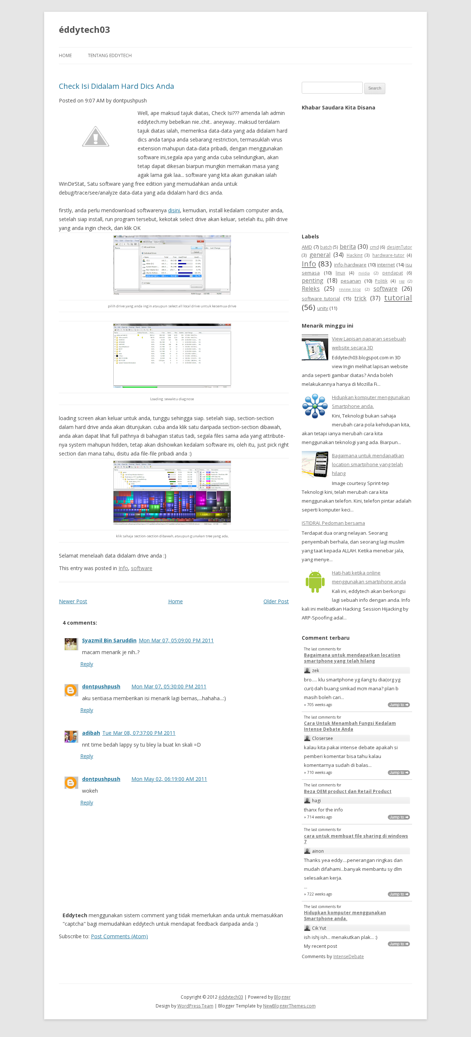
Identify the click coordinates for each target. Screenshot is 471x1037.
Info (123, 568)
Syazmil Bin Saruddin (109, 640)
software (141, 568)
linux (340, 273)
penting (312, 280)
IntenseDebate (348, 956)
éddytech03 (84, 29)
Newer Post (73, 601)
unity (322, 308)
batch (326, 247)
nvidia (364, 273)
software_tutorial (321, 298)
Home (65, 55)
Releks (311, 288)
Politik (381, 281)
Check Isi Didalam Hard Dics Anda (116, 86)
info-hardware (350, 264)
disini (174, 210)
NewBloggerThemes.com (289, 1006)
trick (360, 298)
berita (348, 246)
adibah (91, 732)
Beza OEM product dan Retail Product (348, 792)
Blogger (282, 997)
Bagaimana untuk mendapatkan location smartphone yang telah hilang (368, 464)
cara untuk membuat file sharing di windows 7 (356, 839)
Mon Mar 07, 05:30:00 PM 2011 (168, 686)
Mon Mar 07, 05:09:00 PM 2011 (176, 640)
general (319, 255)
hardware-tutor (388, 255)
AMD (307, 247)
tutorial (398, 297)
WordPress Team (195, 1006)
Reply (86, 663)
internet (386, 264)
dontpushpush (101, 686)
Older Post (276, 601)
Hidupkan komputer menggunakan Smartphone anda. (345, 915)
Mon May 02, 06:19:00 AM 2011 (169, 778)
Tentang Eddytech (110, 55)
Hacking (354, 255)
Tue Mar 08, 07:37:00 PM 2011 (139, 732)
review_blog (350, 289)
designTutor (399, 247)
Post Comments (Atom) (119, 936)
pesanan (351, 280)
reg (401, 281)
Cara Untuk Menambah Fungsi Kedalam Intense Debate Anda (350, 726)
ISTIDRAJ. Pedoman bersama (333, 523)
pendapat (392, 273)
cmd (374, 247)
